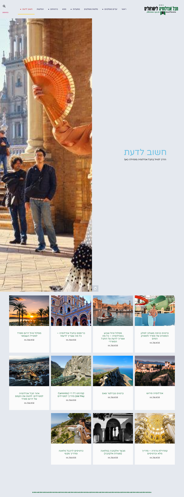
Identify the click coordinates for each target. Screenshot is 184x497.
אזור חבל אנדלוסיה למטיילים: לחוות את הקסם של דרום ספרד (29, 396)
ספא (64, 9)
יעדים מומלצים (110, 9)
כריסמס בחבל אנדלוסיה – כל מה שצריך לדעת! (71, 334)
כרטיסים (54, 9)
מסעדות (76, 9)
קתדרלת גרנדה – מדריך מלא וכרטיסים (154, 452)
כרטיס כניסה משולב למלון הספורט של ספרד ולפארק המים (155, 336)
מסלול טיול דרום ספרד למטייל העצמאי (29, 334)
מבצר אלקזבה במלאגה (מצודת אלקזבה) (113, 452)
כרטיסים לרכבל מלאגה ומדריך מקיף (71, 452)
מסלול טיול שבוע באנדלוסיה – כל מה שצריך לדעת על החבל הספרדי (113, 337)
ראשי (124, 9)
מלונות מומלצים (91, 9)
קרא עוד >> (155, 342)
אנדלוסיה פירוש (154, 393)
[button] (4, 6)
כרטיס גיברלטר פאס (113, 393)
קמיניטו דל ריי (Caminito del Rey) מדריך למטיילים (71, 394)
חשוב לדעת (27, 9)
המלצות (40, 9)
